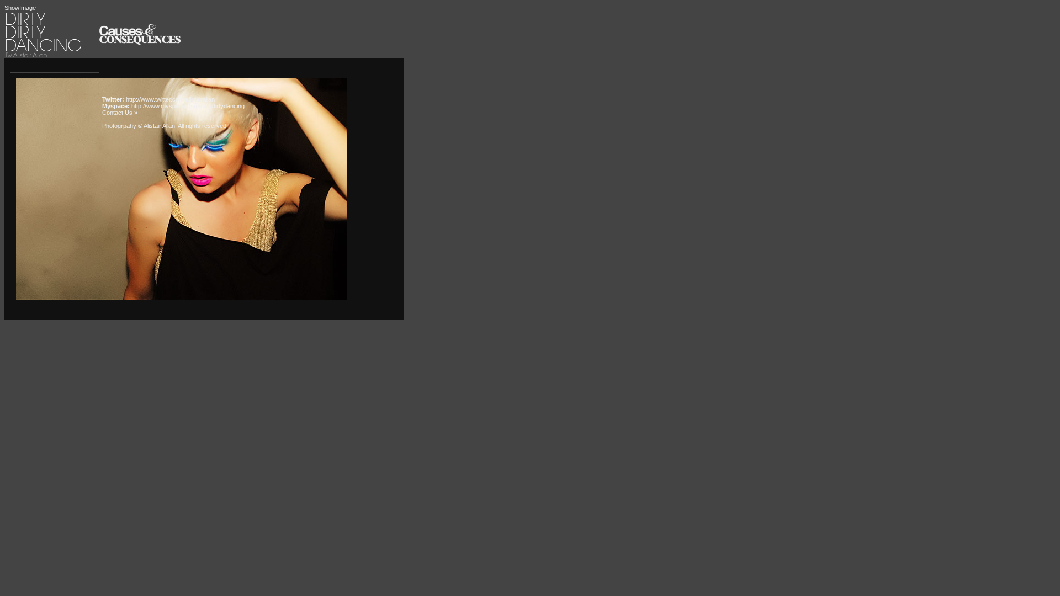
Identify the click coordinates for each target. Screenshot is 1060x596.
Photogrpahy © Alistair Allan (138, 126)
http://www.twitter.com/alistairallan (170, 99)
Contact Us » (119, 112)
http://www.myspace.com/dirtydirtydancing (188, 106)
